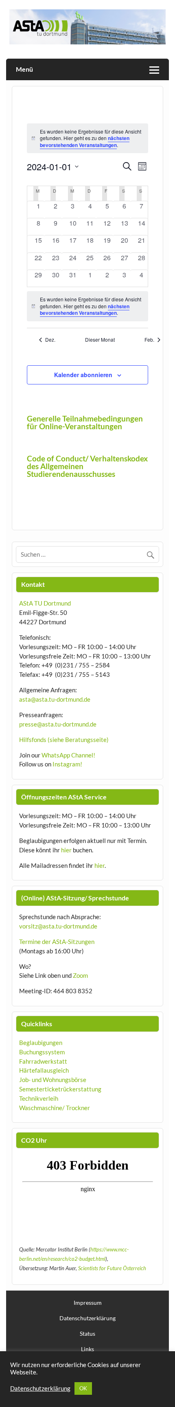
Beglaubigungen (40, 1042)
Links (87, 1349)
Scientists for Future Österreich (112, 1268)
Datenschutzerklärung (87, 1318)
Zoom (80, 975)
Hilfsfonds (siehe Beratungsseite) (64, 739)
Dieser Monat (100, 339)
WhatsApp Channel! (68, 755)
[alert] (87, 306)
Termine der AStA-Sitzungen (56, 941)
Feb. (149, 339)
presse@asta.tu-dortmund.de (57, 724)
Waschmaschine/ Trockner (54, 1107)
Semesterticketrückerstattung (60, 1089)
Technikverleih (38, 1098)
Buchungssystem (42, 1052)
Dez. (50, 339)
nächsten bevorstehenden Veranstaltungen (84, 141)
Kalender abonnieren (83, 375)
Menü (24, 69)
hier (66, 850)
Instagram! (67, 764)
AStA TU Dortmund (45, 603)
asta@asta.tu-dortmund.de (54, 699)
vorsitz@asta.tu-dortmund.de (58, 926)
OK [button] (83, 1388)
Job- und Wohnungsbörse (52, 1079)
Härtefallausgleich (44, 1070)
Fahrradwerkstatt (43, 1061)
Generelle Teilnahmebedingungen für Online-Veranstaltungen (85, 422)
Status (87, 1334)
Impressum (88, 1303)
